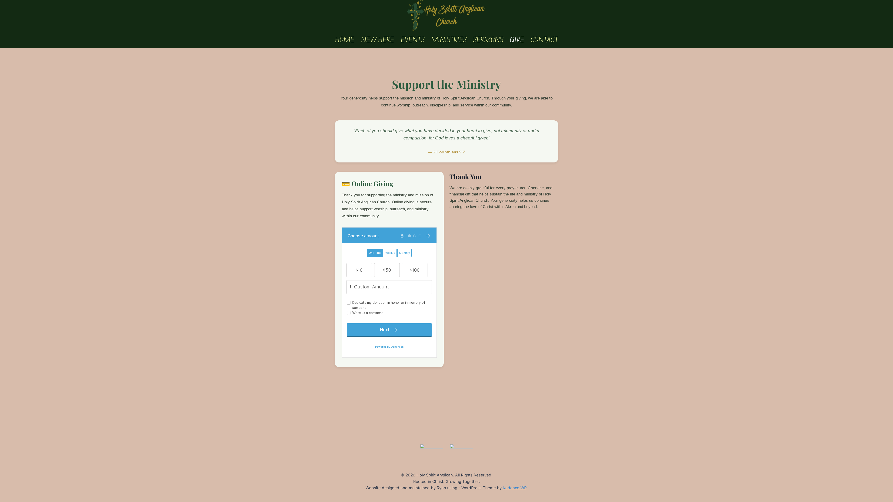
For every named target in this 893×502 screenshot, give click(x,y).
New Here (377, 40)
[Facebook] (432, 448)
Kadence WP (514, 487)
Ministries (448, 40)
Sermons (488, 40)
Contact (544, 40)
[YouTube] (461, 448)
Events (412, 40)
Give (517, 40)
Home (344, 40)
